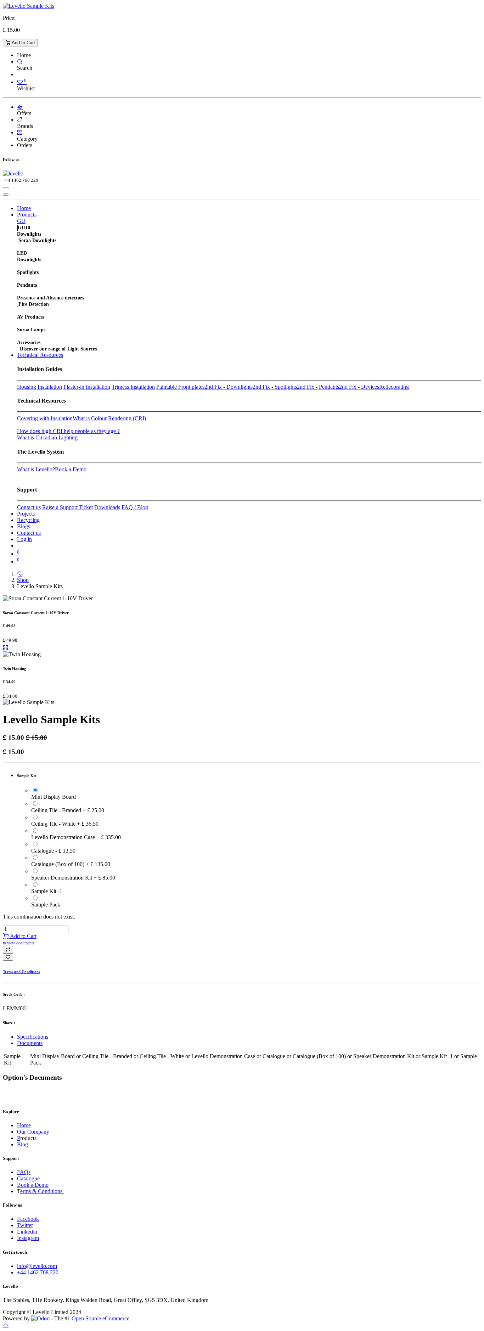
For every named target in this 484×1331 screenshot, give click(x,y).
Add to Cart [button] (19, 939)
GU (21, 221)
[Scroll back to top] (6, 1325)
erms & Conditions (42, 1191)
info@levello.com (37, 1266)
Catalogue (28, 1178)
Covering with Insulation (45, 418)
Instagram (28, 1238)
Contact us (29, 507)
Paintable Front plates (180, 387)
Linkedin (27, 1232)
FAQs (23, 1172)
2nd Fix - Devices (359, 387)
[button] (8, 949)
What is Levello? (36, 469)
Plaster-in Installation (86, 387)
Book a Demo (70, 469)
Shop (23, 580)
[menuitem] (24, 208)
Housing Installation (39, 387)
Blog (22, 1144)
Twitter (25, 1225)
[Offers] (20, 107)
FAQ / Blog (135, 507)
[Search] (20, 61)
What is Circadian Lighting (47, 437)
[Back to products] (6, 648)
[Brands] (20, 120)
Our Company (33, 1132)
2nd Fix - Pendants (318, 387)
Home (24, 1125)
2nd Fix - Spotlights (275, 387)
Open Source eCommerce (100, 1318)
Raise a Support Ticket (67, 507)
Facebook (28, 1219)
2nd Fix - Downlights (228, 387)
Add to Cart (22, 42)
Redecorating (394, 387)
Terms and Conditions (21, 972)
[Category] (20, 132)
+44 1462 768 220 (38, 1272)
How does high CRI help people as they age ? (68, 431)
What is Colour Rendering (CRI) (109, 418)
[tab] (249, 1037)
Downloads (107, 507)
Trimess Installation (133, 387)
